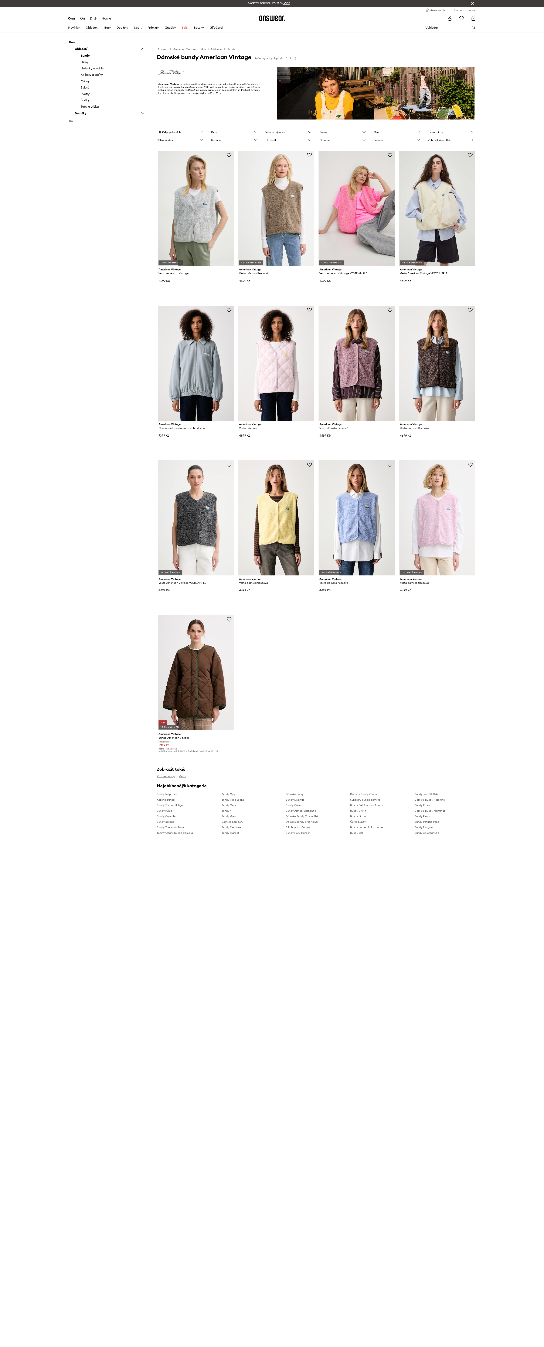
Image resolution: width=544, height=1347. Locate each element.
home (106, 18)
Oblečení (92, 28)
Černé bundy (358, 821)
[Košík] (473, 18)
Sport (138, 28)
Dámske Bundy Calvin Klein (302, 816)
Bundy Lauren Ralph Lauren (367, 827)
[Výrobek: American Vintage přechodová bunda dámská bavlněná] (196, 363)
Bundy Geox (228, 805)
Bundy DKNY (358, 810)
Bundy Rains (422, 805)
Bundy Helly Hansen (298, 832)
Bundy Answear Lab (427, 832)
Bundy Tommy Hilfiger (170, 805)
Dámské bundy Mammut (430, 810)
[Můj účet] (449, 18)
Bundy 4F (227, 810)
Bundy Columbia (167, 816)
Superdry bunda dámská (365, 799)
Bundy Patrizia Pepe (427, 821)
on (82, 18)
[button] (181, 132)
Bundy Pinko (422, 816)
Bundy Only (228, 794)
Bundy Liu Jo (358, 816)
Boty (107, 28)
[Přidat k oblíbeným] (229, 155)
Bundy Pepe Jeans (232, 799)
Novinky (74, 28)
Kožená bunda (166, 799)
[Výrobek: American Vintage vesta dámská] (276, 363)
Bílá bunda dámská (298, 827)
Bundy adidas (165, 821)
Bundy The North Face (170, 827)
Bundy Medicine (231, 827)
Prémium (153, 28)
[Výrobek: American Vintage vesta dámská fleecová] (276, 208)
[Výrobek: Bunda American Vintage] (196, 672)
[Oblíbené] (461, 18)
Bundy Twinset (230, 832)
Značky (170, 28)
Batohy (199, 28)
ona (71, 18)
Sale (185, 28)
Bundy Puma (164, 810)
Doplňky (122, 28)
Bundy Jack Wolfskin (427, 794)
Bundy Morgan (424, 827)
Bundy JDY (356, 832)
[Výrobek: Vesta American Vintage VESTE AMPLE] (357, 208)
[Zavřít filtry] (472, 3)
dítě (93, 18)
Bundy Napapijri (167, 794)
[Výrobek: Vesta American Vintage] (196, 208)
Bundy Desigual (295, 799)
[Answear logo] (272, 18)
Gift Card (216, 28)
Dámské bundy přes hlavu (302, 821)
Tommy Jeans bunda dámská (175, 832)
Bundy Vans (228, 816)
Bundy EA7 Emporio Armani (367, 805)
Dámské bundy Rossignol (430, 799)
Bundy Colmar (294, 805)
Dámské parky (294, 794)
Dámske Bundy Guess (363, 794)
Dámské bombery (232, 821)
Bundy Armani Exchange (301, 810)
